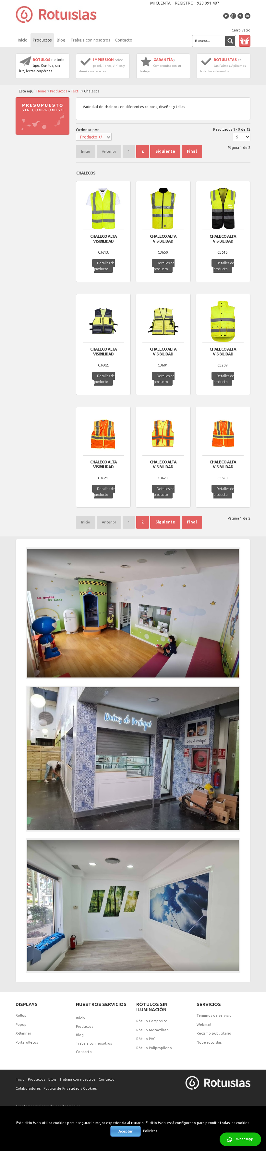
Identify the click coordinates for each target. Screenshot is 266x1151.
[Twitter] (226, 16)
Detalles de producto (104, 266)
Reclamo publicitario (214, 1033)
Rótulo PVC (145, 1039)
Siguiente (165, 151)
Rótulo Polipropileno (154, 1048)
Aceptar (125, 1131)
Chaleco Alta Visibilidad (103, 238)
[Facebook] (240, 16)
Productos (58, 91)
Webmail (204, 1024)
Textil (75, 91)
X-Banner (23, 1033)
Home (41, 91)
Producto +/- (91, 137)
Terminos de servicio (214, 1015)
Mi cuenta (160, 3)
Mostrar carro (244, 41)
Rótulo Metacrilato (152, 1030)
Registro (184, 3)
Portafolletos (27, 1042)
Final (192, 151)
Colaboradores (28, 1088)
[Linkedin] (247, 16)
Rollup (21, 1015)
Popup (21, 1024)
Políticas (150, 1131)
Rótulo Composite (151, 1021)
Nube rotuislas (209, 1042)
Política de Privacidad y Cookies (70, 1088)
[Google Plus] (233, 16)
